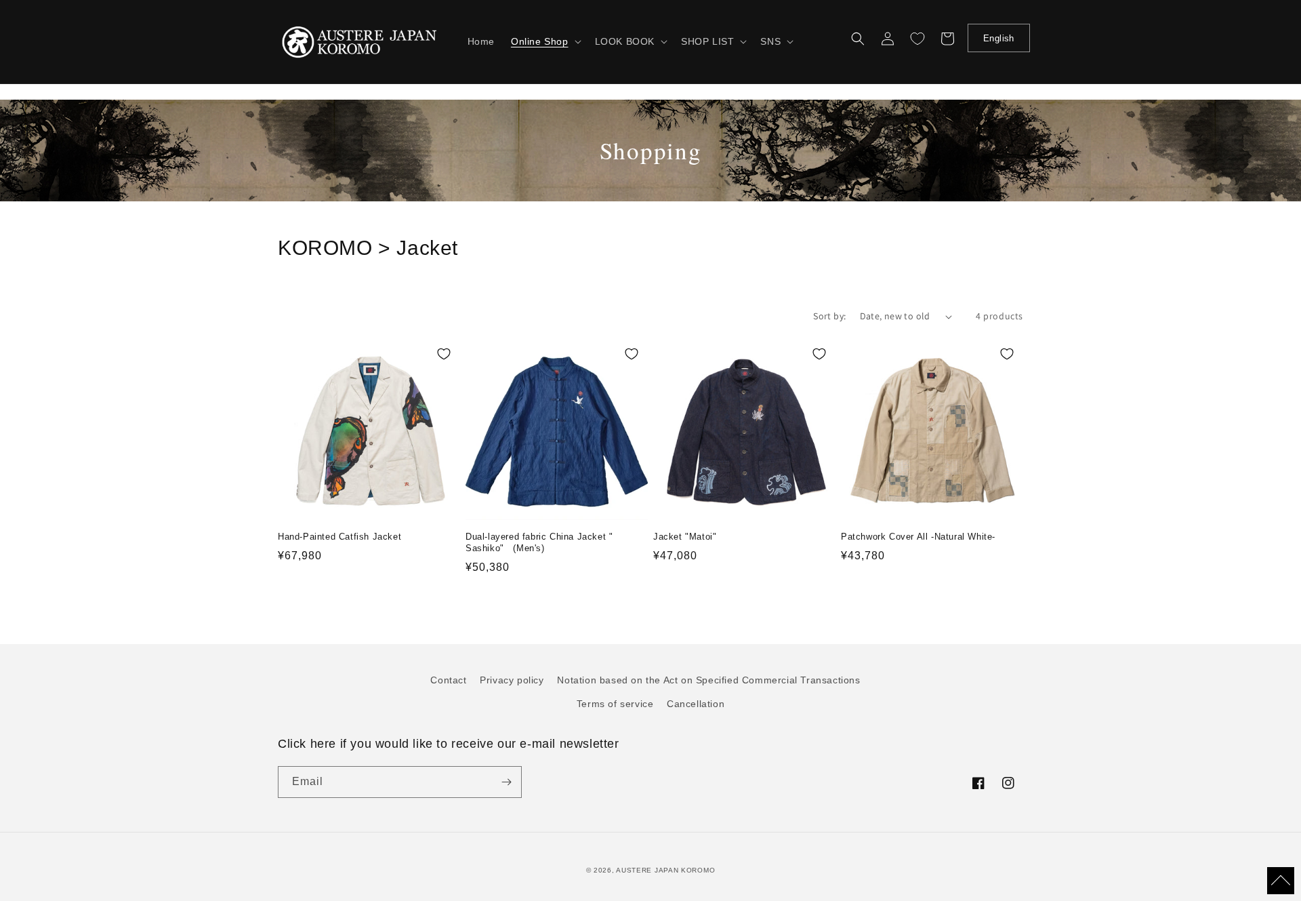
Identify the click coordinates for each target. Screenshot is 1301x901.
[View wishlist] (917, 39)
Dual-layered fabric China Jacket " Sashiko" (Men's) (539, 542)
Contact (448, 680)
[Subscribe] (506, 782)
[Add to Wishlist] (444, 354)
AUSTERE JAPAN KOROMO (665, 870)
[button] (545, 41)
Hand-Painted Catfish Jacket (339, 537)
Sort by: (829, 316)
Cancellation (695, 703)
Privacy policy (511, 680)
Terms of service (615, 703)
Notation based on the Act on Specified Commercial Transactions (708, 680)
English (998, 38)
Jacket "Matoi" (684, 537)
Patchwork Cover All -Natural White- (918, 537)
